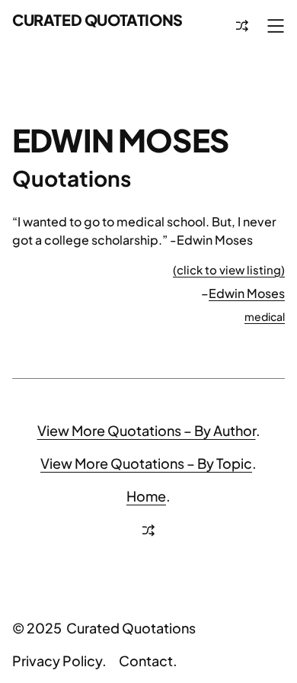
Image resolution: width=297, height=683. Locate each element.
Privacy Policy (57, 660)
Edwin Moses (247, 293)
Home (146, 496)
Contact (146, 660)
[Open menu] (276, 26)
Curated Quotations (97, 19)
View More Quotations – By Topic (146, 463)
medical (264, 316)
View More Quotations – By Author (146, 430)
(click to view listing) (229, 269)
